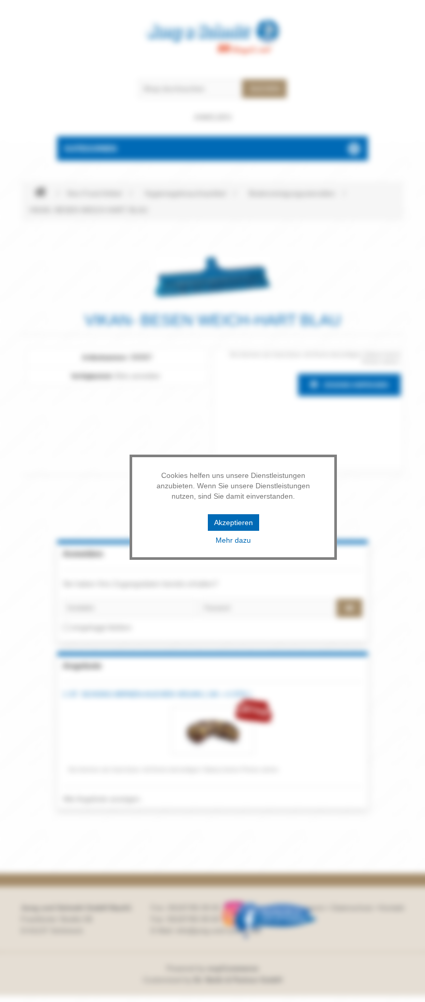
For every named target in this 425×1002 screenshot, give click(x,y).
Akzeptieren (233, 522)
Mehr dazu (233, 540)
